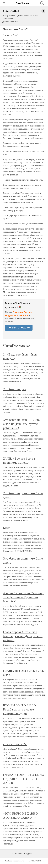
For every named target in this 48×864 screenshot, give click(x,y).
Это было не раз (14, 389)
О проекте (17, 853)
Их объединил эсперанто (14, 861)
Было (6, 528)
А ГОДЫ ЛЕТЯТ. (35, 861)
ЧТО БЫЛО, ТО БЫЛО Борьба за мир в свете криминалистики (19, 709)
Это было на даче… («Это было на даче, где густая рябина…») (21, 424)
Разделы (28, 853)
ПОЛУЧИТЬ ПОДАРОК (19, 328)
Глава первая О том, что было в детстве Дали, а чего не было (22, 636)
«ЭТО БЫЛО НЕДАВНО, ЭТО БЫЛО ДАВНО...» (21, 815)
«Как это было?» (15, 744)
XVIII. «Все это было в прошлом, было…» (19, 460)
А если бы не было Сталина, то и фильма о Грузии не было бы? (23, 597)
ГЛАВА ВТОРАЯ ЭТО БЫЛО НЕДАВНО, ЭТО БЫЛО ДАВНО (23, 779)
